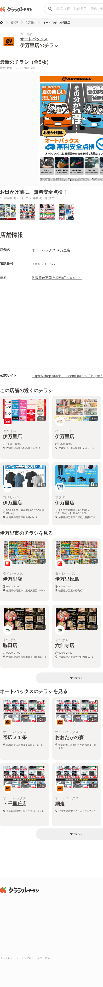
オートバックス (34, 38)
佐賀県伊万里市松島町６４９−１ (57, 278)
